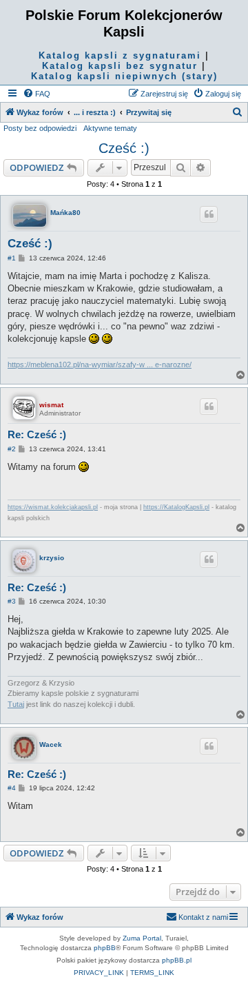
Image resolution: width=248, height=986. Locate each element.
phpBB (105, 948)
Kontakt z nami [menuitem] (203, 917)
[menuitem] (36, 93)
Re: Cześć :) (37, 434)
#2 (12, 449)
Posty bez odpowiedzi (39, 128)
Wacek (50, 744)
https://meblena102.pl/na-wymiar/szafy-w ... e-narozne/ (100, 364)
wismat (51, 405)
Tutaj (16, 704)
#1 (12, 258)
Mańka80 (65, 212)
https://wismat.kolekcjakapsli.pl (53, 507)
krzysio (51, 558)
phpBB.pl (177, 960)
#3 (12, 601)
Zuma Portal (142, 938)
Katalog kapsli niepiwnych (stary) (124, 76)
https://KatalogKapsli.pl (176, 507)
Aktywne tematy (110, 128)
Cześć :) (124, 148)
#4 (12, 788)
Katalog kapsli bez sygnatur (120, 66)
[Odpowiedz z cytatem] (209, 214)
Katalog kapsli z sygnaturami (120, 55)
